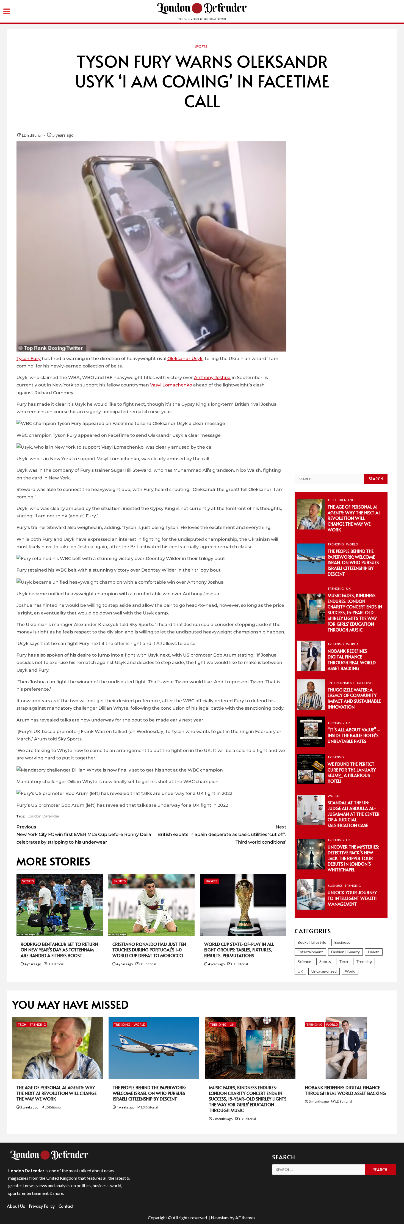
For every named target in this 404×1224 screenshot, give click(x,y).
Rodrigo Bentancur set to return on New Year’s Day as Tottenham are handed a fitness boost (59, 950)
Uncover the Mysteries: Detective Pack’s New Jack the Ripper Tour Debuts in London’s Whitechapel (353, 858)
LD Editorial (32, 135)
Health (374, 951)
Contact (66, 1206)
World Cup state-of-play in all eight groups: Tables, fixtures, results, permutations (239, 950)
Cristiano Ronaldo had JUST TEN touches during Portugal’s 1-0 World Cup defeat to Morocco (149, 950)
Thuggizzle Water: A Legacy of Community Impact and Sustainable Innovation (354, 698)
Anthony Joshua (212, 377)
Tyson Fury (28, 358)
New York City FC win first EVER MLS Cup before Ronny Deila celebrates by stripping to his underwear (83, 834)
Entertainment (341, 683)
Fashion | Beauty (345, 951)
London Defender (43, 816)
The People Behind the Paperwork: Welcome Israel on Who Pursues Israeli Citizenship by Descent (353, 562)
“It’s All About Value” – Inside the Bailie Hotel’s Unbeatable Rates (354, 735)
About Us (16, 1206)
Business (335, 885)
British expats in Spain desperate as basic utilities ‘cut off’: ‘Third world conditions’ (221, 834)
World (352, 544)
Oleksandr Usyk (185, 358)
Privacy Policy (42, 1206)
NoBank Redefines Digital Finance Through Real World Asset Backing (352, 659)
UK (348, 588)
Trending (346, 500)
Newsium (220, 1217)
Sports (201, 46)
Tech (332, 500)
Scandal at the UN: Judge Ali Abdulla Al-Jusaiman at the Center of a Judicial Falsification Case (354, 813)
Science (304, 961)
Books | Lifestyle (312, 942)
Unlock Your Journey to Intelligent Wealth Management (352, 898)
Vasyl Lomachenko (171, 385)
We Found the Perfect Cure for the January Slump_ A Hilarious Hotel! (352, 772)
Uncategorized (324, 971)
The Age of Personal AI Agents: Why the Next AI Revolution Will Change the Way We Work (354, 518)
